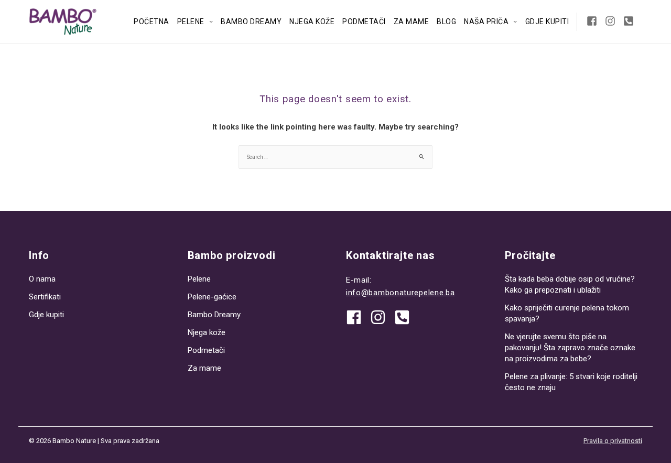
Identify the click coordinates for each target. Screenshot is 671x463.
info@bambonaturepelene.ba (400, 292)
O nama (42, 279)
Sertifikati (45, 297)
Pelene (190, 21)
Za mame (411, 21)
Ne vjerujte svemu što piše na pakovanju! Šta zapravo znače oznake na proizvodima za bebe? (570, 347)
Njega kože (311, 21)
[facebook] (357, 317)
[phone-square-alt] (630, 21)
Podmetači (364, 21)
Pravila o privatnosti (612, 441)
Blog (446, 21)
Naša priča (486, 21)
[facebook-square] (595, 21)
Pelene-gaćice (212, 297)
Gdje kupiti (547, 21)
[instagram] (613, 21)
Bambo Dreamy (251, 21)
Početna (151, 21)
